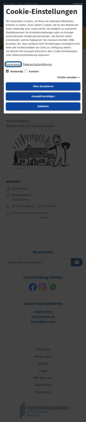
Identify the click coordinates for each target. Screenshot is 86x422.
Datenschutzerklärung (37, 64)
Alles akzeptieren (43, 86)
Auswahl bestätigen (43, 96)
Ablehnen (43, 106)
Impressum (13, 64)
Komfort (33, 71)
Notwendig (17, 71)
